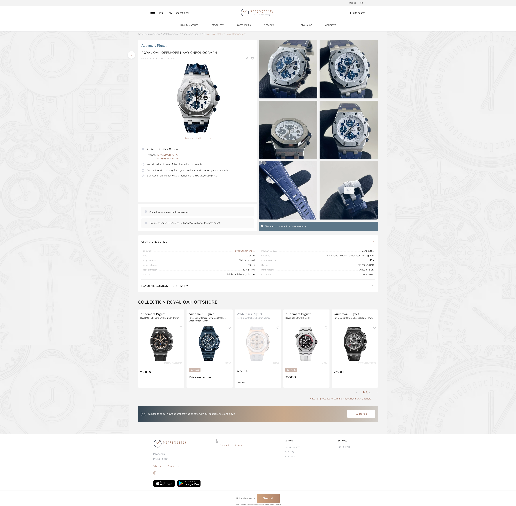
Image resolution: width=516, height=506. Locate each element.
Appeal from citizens (231, 445)
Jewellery (218, 25)
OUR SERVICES (345, 447)
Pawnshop (306, 25)
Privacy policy (161, 458)
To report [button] (268, 498)
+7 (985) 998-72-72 (167, 154)
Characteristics (154, 241)
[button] (156, 13)
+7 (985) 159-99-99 (168, 158)
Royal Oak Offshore (244, 250)
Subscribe (361, 413)
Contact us (173, 466)
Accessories (244, 25)
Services (269, 25)
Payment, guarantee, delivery (164, 286)
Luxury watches (189, 25)
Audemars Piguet (154, 45)
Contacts (330, 25)
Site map (158, 466)
